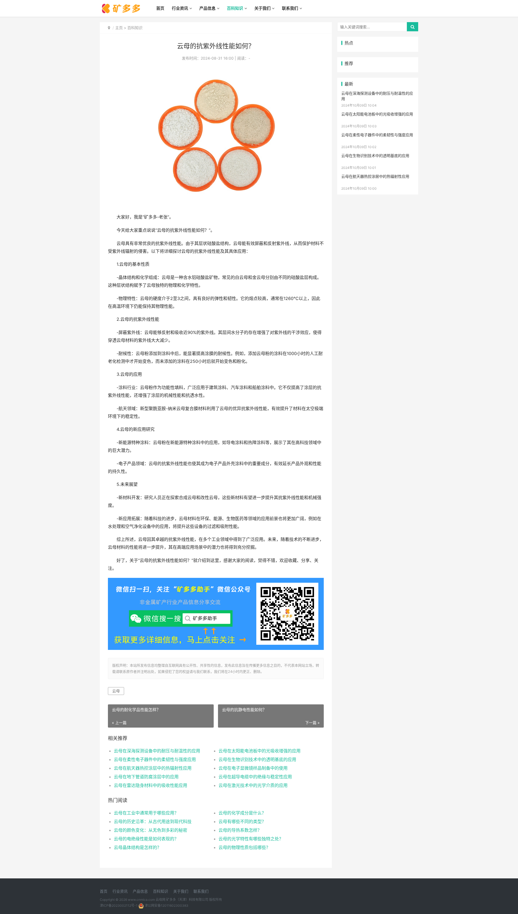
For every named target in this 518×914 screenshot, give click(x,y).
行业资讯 (180, 8)
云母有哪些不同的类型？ (242, 821)
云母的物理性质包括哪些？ (244, 847)
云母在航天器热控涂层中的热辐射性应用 (153, 768)
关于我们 (262, 8)
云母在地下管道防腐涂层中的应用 (146, 776)
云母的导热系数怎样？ (240, 830)
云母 (116, 690)
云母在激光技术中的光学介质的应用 (253, 785)
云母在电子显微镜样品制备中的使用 (253, 768)
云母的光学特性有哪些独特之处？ (251, 838)
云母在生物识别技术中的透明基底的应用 (257, 759)
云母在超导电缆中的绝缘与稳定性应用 (255, 776)
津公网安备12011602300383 (166, 905)
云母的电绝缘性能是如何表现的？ (146, 838)
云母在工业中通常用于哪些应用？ (146, 813)
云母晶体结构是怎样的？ (137, 847)
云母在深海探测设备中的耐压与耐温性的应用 (157, 750)
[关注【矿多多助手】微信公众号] (216, 581)
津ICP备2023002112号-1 (119, 905)
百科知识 (235, 8)
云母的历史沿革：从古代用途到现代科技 (153, 821)
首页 (160, 8)
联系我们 (290, 8)
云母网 (160, 900)
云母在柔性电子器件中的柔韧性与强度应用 (155, 759)
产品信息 (207, 8)
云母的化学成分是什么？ (242, 813)
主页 (119, 27)
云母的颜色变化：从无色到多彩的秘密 (150, 830)
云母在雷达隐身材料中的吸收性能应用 (150, 785)
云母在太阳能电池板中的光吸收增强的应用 (260, 750)
